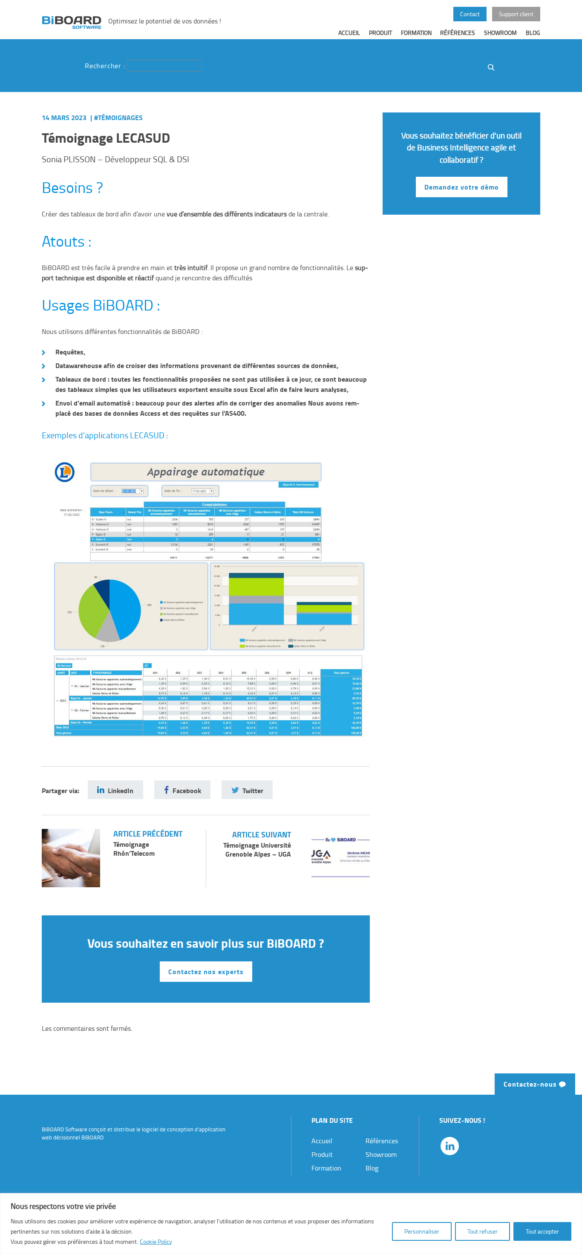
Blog (533, 32)
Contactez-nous (531, 1084)
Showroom (500, 32)
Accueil (349, 32)
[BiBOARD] (71, 22)
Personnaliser (421, 1231)
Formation (416, 32)
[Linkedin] (450, 1146)
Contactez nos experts (206, 971)
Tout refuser (482, 1231)
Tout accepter (542, 1231)
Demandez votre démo (461, 187)
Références (457, 32)
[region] (291, 1223)
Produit (380, 32)
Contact (470, 13)
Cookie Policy (156, 1241)
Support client (516, 13)
